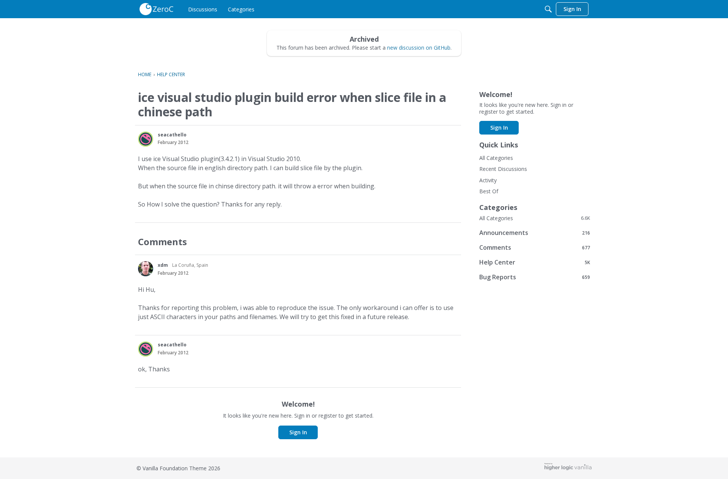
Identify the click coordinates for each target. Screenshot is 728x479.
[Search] (548, 9)
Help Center (534, 262)
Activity (488, 180)
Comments (534, 247)
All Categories (496, 157)
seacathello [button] (172, 134)
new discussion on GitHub (418, 47)
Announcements (534, 232)
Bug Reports (534, 277)
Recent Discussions (503, 168)
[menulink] (202, 9)
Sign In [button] (298, 432)
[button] (145, 139)
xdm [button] (163, 265)
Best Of (488, 191)
